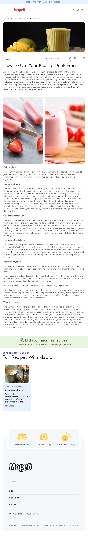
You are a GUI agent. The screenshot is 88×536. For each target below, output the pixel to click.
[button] (5, 10)
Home (5, 19)
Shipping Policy (47, 525)
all (11, 19)
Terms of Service (13, 525)
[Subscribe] (47, 481)
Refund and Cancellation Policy (30, 525)
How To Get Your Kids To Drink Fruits (27, 19)
